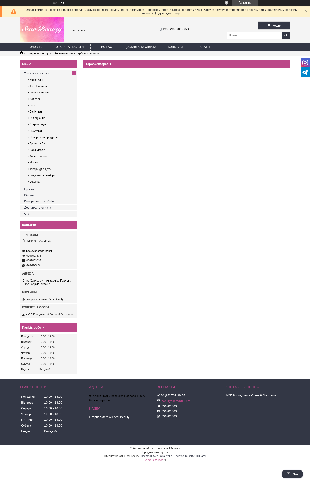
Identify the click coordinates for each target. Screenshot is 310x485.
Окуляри (35, 181)
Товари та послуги (69, 46)
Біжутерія (36, 130)
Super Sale (36, 79)
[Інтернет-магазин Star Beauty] (42, 41)
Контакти (175, 46)
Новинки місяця (39, 92)
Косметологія (63, 53)
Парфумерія (37, 149)
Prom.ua (175, 448)
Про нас (105, 46)
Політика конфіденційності (190, 456)
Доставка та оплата (140, 46)
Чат (295, 474)
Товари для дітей (40, 169)
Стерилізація (38, 124)
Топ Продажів (38, 86)
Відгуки (29, 195)
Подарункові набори (42, 175)
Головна (35, 46)
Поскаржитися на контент (156, 456)
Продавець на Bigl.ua (155, 452)
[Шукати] (286, 35)
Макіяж (34, 162)
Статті (205, 46)
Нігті (32, 105)
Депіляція (36, 111)
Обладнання (37, 118)
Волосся (35, 99)
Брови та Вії (37, 143)
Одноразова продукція (44, 137)
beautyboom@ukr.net (39, 250)
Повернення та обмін (39, 201)
